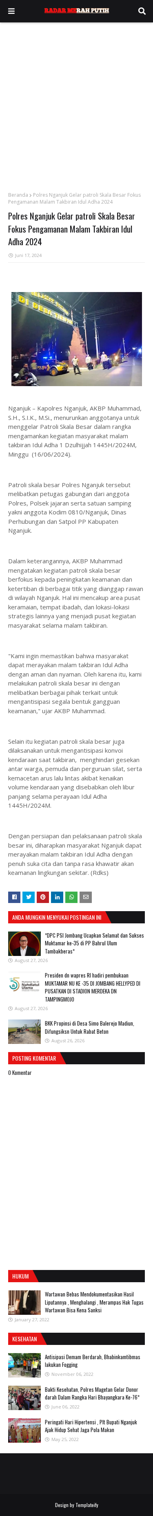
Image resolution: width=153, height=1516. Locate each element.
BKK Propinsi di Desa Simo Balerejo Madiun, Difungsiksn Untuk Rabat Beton (89, 1027)
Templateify (86, 1504)
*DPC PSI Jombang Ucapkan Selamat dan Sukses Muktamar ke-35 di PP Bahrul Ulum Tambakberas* (94, 943)
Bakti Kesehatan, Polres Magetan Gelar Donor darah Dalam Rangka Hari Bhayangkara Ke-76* (92, 1393)
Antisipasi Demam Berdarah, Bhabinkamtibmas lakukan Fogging (92, 1361)
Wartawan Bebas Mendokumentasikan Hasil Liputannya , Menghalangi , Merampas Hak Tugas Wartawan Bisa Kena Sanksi (94, 1302)
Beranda (18, 194)
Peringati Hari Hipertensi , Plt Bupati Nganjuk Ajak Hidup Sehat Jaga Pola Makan (91, 1426)
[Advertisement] (76, 102)
